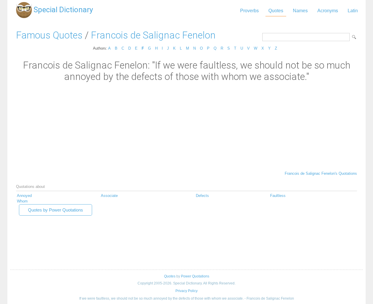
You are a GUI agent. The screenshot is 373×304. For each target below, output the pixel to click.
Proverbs (249, 10)
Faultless (278, 195)
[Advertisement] (186, 126)
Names (300, 10)
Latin (353, 10)
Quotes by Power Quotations (55, 209)
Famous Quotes (49, 35)
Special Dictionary (63, 9)
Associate (109, 195)
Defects (202, 195)
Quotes (275, 10)
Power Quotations (195, 276)
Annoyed (24, 195)
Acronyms (327, 10)
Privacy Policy (186, 291)
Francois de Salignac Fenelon (153, 35)
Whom (22, 201)
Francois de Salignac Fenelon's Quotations (321, 173)
